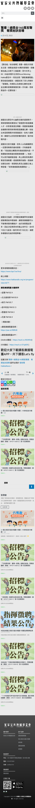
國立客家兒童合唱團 (24, 739)
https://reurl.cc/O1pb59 (19, 345)
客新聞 (20, 742)
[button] (2, 17)
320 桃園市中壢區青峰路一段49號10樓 (18, 758)
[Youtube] (32, 8)
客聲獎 (20, 749)
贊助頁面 (6, 773)
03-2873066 (10, 761)
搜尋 (6, 483)
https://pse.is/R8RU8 (9, 330)
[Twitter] (29, 8)
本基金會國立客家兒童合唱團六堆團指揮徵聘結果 (17, 631)
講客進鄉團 (21, 745)
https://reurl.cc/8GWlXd (22, 340)
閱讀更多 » (3, 415)
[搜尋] (32, 13)
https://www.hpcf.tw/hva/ (11, 271)
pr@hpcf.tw (10, 764)
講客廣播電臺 (22, 735)
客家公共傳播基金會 (9, 735)
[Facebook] (25, 8)
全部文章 (4, 507)
